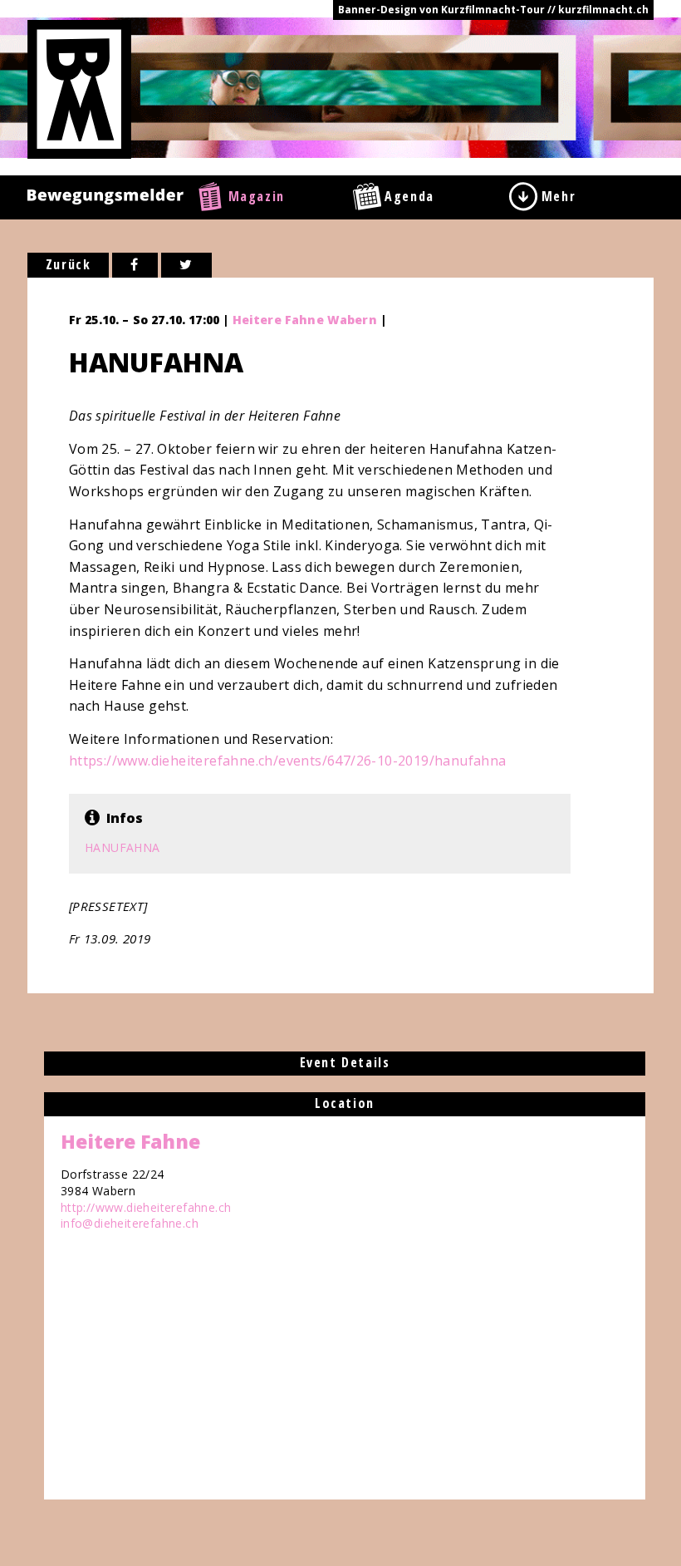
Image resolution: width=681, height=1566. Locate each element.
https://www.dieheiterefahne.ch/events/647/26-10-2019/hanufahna (288, 760)
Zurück (68, 264)
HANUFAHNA (122, 847)
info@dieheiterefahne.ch (129, 1223)
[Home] (79, 88)
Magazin (256, 196)
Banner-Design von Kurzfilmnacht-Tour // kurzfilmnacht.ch (493, 9)
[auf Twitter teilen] (186, 265)
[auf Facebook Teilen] (135, 265)
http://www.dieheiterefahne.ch (146, 1207)
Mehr (558, 196)
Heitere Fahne (130, 1141)
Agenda (409, 196)
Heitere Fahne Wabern (305, 319)
